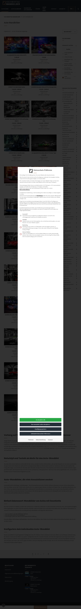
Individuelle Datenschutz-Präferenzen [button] (40, 433)
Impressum (50, 439)
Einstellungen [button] (40, 195)
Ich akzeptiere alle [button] (40, 420)
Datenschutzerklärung (25, 189)
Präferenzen (30, 439)
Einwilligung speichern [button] (40, 429)
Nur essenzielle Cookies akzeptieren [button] (40, 424)
